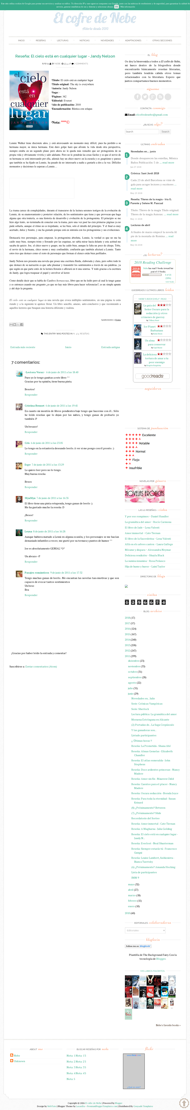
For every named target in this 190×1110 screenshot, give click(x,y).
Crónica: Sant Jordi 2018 (145, 173)
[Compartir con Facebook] (22, 324)
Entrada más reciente (22, 347)
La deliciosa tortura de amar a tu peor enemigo (155, 358)
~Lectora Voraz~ (35, 372)
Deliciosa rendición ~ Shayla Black (144, 555)
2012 (127, 650)
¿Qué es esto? (134, 1087)
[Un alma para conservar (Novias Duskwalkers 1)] (137, 348)
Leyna (28, 531)
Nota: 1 (71, 1055)
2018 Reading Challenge (152, 262)
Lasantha (80, 1106)
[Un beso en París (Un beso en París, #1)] (172, 996)
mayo (131, 884)
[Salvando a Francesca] (150, 1008)
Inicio (21, 40)
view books (170, 281)
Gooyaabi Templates (143, 1106)
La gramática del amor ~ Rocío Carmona (148, 522)
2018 (127, 617)
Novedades (107, 40)
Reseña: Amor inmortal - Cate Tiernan (153, 823)
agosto (132, 682)
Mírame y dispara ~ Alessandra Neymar (148, 549)
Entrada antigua (110, 347)
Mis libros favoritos (152, 971)
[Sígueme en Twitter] (145, 97)
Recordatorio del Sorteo (145, 818)
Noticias (84, 40)
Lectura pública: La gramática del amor (154, 714)
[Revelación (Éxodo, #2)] (143, 996)
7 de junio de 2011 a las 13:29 (48, 464)
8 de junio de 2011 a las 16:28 (49, 531)
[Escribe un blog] (15, 324)
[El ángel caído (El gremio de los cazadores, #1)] (128, 996)
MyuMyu (30, 498)
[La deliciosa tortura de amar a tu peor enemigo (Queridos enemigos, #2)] (137, 362)
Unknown (19, 1061)
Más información (127, 7)
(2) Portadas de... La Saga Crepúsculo (152, 724)
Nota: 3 (71, 1067)
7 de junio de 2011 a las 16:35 (53, 498)
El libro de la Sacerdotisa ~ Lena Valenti (148, 538)
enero (131, 906)
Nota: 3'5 (81, 1067)
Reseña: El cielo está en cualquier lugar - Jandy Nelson (65, 56)
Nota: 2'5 (81, 1061)
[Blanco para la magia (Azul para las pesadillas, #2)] (164, 985)
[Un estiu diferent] (135, 995)
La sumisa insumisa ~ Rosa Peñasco (145, 561)
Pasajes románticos (37, 572)
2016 (127, 628)
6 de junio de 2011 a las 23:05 (47, 443)
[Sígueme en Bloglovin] (168, 97)
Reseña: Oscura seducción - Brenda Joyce (154, 793)
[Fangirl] (128, 1018)
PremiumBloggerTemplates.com (102, 1106)
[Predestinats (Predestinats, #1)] (135, 985)
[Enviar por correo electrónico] (11, 324)
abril (130, 889)
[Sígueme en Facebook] (137, 97)
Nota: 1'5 (81, 1055)
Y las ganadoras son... (143, 730)
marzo (132, 895)
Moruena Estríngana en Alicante (150, 719)
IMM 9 (135, 877)
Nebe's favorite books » (168, 1025)
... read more (167, 162)
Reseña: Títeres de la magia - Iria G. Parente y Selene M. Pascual (151, 201)
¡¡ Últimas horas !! (141, 740)
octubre (132, 671)
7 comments (81, 64)
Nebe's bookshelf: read (152, 299)
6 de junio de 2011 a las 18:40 (62, 372)
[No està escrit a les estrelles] (164, 995)
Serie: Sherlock (140, 709)
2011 (127, 656)
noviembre (134, 666)
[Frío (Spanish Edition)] (143, 1007)
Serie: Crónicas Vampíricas (147, 703)
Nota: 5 (71, 1079)
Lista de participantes (144, 872)
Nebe (57, 64)
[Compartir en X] (18, 324)
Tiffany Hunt (154, 320)
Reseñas (41, 40)
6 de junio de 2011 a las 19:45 (62, 405)
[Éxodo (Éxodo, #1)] (128, 985)
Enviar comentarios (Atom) (41, 666)
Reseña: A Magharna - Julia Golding (151, 829)
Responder (31, 394)
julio (130, 688)
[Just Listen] (164, 1007)
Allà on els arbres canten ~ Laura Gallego (149, 544)
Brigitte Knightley (154, 365)
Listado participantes (143, 735)
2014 (127, 639)
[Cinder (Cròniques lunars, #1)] (157, 996)
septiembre (134, 677)
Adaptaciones (133, 40)
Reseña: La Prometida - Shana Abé (151, 746)
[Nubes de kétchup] (157, 1007)
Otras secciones (162, 40)
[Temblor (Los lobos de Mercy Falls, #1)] (172, 985)
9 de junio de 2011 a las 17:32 (66, 572)
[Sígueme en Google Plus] (152, 97)
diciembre (133, 660)
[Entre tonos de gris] (143, 985)
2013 (127, 645)
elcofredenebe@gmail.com (152, 114)
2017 (127, 623)
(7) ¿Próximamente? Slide (146, 813)
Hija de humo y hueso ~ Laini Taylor (145, 566)
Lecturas (62, 40)
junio (130, 693)
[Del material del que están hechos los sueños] (150, 996)
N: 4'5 (76, 334)
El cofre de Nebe (93, 1103)
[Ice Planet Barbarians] (137, 334)
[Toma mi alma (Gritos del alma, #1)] (157, 985)
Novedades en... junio (143, 151)
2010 (127, 913)
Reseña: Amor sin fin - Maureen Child (152, 778)
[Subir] (184, 1103)
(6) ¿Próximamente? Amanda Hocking (153, 867)
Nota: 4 (71, 1073)
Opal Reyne (157, 347)
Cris (27, 443)
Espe (28, 464)
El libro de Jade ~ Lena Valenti (142, 527)
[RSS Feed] (160, 97)
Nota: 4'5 (81, 1073)
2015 (127, 634)
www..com (134, 1055)
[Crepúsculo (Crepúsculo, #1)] (150, 984)
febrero (132, 900)
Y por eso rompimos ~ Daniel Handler (147, 516)
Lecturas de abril (140, 225)
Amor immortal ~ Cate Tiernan (142, 533)
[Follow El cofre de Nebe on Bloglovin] (138, 947)
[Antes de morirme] (172, 1008)
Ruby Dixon (157, 334)
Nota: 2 (71, 1061)
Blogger (161, 958)
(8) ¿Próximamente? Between (148, 807)
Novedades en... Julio (143, 698)
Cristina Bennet (35, 405)
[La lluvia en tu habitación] (135, 1008)
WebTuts (51, 1106)
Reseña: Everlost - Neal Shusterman (152, 843)
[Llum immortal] (128, 1006)
